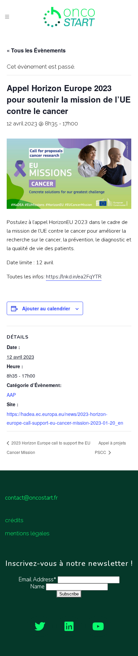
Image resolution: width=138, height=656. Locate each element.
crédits (14, 520)
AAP (11, 394)
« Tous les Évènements (36, 50)
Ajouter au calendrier (46, 308)
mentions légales (27, 533)
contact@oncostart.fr (31, 498)
